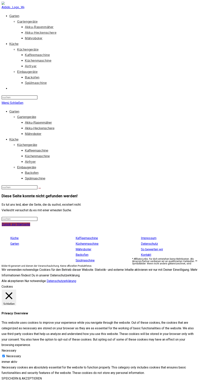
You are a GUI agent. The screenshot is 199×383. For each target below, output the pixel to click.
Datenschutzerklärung (61, 281)
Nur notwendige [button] (35, 281)
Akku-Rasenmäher (38, 122)
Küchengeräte (27, 145)
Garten (14, 111)
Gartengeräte (26, 117)
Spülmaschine (35, 178)
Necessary (13, 356)
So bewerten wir (152, 249)
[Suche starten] (39, 188)
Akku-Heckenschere (39, 128)
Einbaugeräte (26, 167)
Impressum (148, 238)
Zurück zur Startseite (16, 224)
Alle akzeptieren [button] (13, 281)
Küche (13, 139)
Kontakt (146, 255)
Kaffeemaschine (36, 150)
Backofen (31, 173)
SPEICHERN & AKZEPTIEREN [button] (22, 378)
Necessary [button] (9, 350)
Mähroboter (33, 134)
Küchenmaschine (37, 156)
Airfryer (30, 162)
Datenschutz (149, 244)
